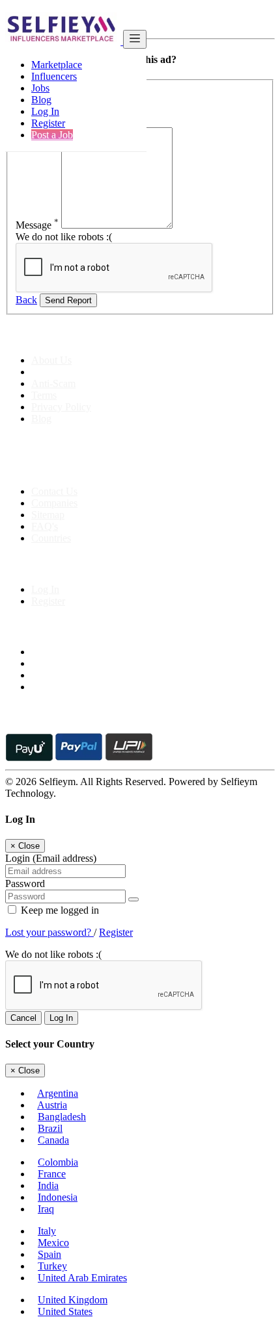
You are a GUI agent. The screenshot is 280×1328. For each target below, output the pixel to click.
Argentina (57, 1093)
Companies (54, 502)
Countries (51, 538)
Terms (44, 395)
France (52, 1173)
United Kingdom (72, 1299)
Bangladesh (62, 1116)
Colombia (58, 1162)
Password (25, 883)
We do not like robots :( (64, 236)
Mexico (53, 1242)
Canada (53, 1140)
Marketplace (56, 64)
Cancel (23, 1018)
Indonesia (57, 1197)
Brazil (50, 1128)
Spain (49, 1254)
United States (65, 1311)
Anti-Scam (53, 383)
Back (26, 299)
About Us (51, 360)
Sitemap (47, 514)
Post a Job (52, 134)
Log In (45, 111)
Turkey (52, 1266)
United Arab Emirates (82, 1277)
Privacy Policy (61, 406)
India (48, 1185)
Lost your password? (49, 932)
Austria (52, 1104)
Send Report (68, 300)
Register (48, 123)
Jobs (40, 88)
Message (37, 225)
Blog (41, 99)
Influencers (54, 76)
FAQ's (44, 526)
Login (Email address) (50, 858)
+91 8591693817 (104, 469)
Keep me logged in (58, 910)
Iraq (46, 1208)
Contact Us (54, 491)
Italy (47, 1230)
